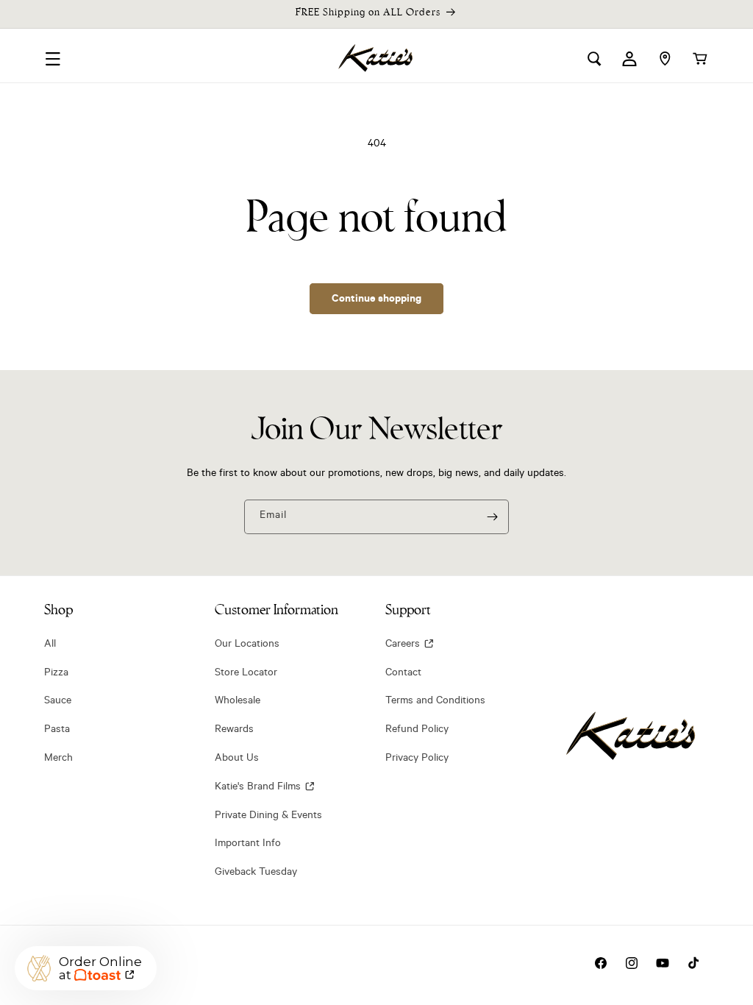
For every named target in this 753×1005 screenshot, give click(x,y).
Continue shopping (376, 298)
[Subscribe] (492, 517)
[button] (53, 59)
